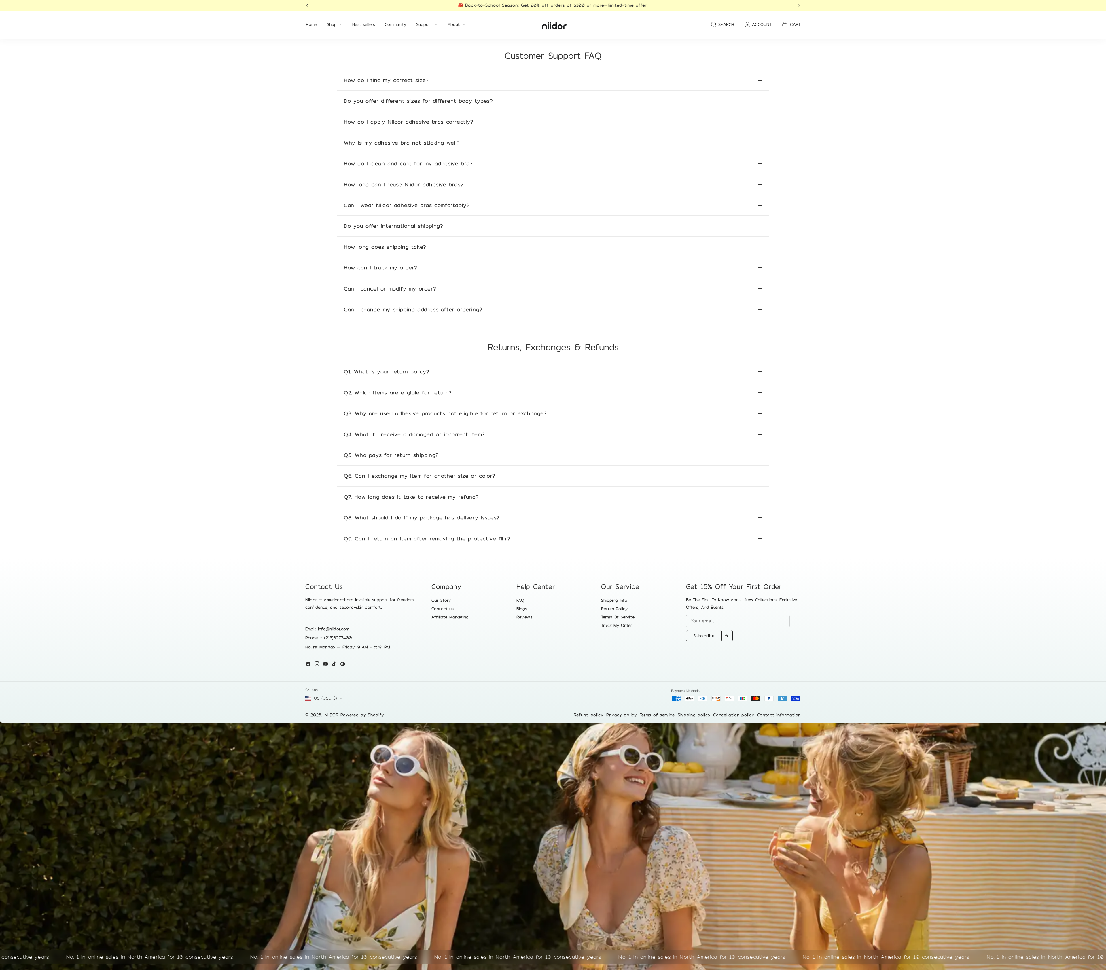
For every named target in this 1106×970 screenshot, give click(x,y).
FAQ (520, 600)
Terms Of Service (618, 617)
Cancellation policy (733, 715)
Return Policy (614, 608)
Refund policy (588, 715)
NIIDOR (332, 715)
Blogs (521, 608)
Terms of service (657, 715)
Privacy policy (621, 715)
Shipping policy (694, 715)
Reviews (524, 617)
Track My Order (616, 625)
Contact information (779, 715)
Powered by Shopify (362, 715)
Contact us (442, 608)
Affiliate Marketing (450, 617)
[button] (308, 5)
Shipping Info (614, 600)
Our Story (441, 600)
